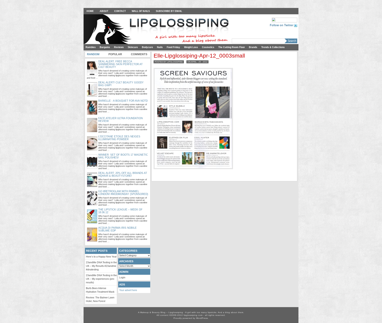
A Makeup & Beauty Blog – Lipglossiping (157, 29)
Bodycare (147, 47)
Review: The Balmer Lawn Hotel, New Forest (100, 299)
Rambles (91, 47)
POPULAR (115, 54)
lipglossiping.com (193, 315)
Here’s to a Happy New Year (101, 256)
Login (122, 277)
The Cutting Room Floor (231, 47)
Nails (160, 47)
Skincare (133, 47)
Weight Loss (191, 47)
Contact (120, 11)
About (104, 11)
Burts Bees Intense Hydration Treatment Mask (100, 290)
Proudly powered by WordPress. (191, 318)
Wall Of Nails (141, 11)
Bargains (105, 47)
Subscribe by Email (169, 11)
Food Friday (173, 47)
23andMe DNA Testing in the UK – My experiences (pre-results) (101, 279)
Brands (253, 47)
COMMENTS (139, 54)
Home (90, 11)
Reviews (119, 47)
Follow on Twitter (282, 25)
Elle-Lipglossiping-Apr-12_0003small (199, 56)
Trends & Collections (273, 47)
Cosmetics (208, 47)
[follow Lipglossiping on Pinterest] (284, 19)
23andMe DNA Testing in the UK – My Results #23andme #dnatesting (101, 266)
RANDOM (93, 54)
